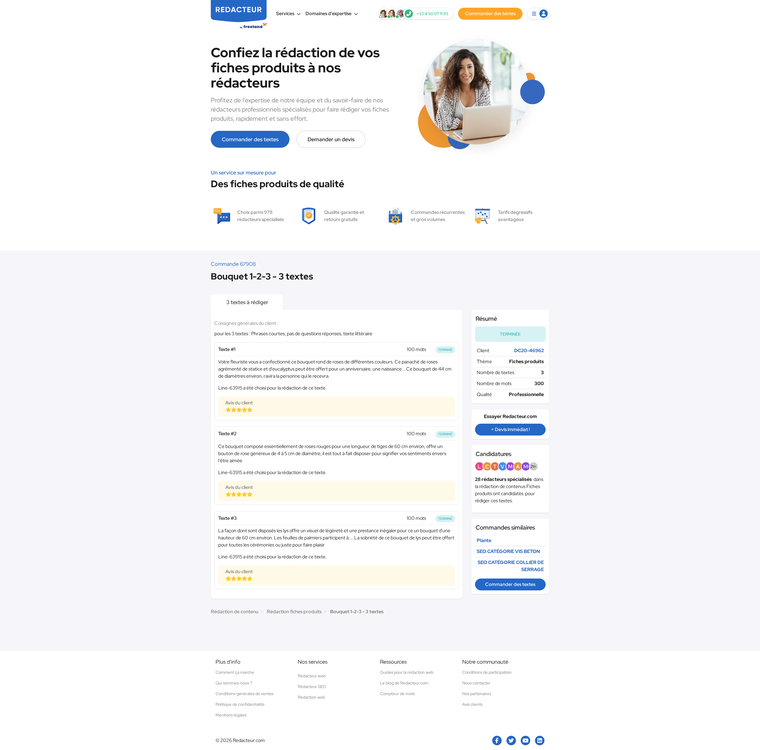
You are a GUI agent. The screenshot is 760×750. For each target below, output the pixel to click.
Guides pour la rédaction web (406, 672)
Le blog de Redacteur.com (404, 683)
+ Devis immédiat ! (510, 429)
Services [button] (285, 13)
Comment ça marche (235, 672)
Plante (484, 540)
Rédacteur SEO (312, 686)
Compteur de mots (397, 693)
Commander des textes (250, 139)
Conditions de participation (487, 672)
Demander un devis (331, 139)
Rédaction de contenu (234, 611)
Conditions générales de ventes (244, 693)
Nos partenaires (476, 693)
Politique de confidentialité (240, 704)
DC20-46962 (529, 350)
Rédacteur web (312, 676)
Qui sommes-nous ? (234, 683)
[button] (538, 14)
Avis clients (472, 704)
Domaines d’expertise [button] (328, 13)
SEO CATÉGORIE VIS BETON (508, 551)
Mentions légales (231, 715)
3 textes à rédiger (246, 302)
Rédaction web (311, 697)
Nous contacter (476, 683)
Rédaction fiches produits (294, 611)
